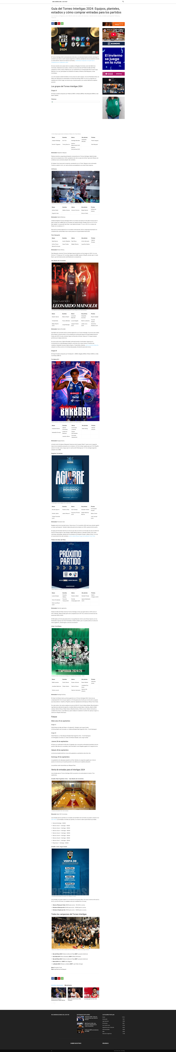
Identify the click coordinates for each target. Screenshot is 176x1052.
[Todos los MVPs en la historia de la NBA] (80, 1031)
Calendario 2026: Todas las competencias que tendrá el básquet (91, 1018)
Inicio (52, 5)
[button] (123, 1)
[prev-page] (52, 1003)
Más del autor (68, 985)
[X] (55, 23)
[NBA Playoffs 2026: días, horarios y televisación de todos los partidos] (80, 1025)
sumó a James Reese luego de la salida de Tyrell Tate (82, 536)
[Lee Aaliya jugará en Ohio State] (91, 992)
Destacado (57, 5)
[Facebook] (52, 23)
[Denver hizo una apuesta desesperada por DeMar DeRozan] (58, 992)
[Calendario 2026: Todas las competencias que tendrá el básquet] (80, 1018)
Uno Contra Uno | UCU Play (59, 1)
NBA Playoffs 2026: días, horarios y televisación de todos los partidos (91, 1025)
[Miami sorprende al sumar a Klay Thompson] (75, 992)
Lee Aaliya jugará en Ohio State (90, 998)
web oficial (54, 819)
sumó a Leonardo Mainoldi (91, 345)
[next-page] (54, 1003)
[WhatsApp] (62, 23)
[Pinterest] (59, 23)
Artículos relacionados (57, 985)
